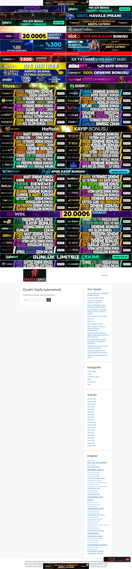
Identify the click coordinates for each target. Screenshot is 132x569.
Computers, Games (93, 376)
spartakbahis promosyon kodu (94, 534)
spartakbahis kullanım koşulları (93, 511)
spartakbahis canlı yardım (92, 486)
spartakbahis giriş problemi (92, 502)
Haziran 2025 (91, 427)
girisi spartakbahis (91, 460)
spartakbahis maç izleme (96, 515)
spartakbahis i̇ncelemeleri (92, 506)
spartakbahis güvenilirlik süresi (93, 504)
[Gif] (66, 129)
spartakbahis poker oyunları (92, 526)
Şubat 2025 (91, 435)
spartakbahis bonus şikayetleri (93, 484)
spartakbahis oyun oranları (92, 522)
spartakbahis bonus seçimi (101, 482)
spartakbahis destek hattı (92, 490)
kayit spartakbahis (93, 467)
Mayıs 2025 (90, 430)
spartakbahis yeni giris (95, 553)
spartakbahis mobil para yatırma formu (95, 519)
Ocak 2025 (90, 438)
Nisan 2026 (90, 409)
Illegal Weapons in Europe (95, 324)
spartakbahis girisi (93, 494)
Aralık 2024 (90, 440)
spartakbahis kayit (95, 508)
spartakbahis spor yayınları (92, 542)
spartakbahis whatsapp (95, 551)
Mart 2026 (90, 412)
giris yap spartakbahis (97, 462)
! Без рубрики (91, 371)
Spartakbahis (91, 382)
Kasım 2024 (91, 443)
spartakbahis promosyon (96, 531)
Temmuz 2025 (91, 425)
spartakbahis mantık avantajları (93, 512)
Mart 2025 (90, 432)
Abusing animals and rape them (97, 316)
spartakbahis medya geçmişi (93, 517)
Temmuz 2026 (91, 401)
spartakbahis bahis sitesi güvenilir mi (94, 480)
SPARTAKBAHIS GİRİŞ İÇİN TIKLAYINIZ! (66, 54)
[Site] (33, 93)
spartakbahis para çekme (103, 524)
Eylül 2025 (90, 419)
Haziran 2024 (91, 445)
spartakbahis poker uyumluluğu (93, 528)
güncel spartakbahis (91, 464)
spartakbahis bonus (91, 482)
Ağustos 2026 (91, 399)
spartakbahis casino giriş (103, 486)
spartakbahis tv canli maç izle (93, 547)
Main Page (104, 275)
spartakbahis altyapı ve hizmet (93, 472)
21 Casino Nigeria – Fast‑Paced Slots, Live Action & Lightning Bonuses (97, 311)
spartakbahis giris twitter (95, 498)
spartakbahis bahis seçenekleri (93, 476)
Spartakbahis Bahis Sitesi (96, 478)
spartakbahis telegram (97, 545)
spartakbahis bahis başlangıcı (93, 474)
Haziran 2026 (91, 404)
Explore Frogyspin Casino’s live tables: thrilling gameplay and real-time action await (98, 335)
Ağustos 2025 (91, 422)
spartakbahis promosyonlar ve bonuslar (95, 538)
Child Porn (90, 318)
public (89, 379)
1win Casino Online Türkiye (95, 298)
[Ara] (48, 300)
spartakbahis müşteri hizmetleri (93, 520)
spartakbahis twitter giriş (92, 549)
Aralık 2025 (90, 414)
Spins (89, 384)
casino (89, 374)
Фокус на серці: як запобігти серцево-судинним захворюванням (96, 328)
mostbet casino (95, 469)
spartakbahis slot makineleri (92, 540)
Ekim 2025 (90, 417)
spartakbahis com (93, 488)
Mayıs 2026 (91, 406)
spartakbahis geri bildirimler (92, 492)
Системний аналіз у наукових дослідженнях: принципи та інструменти (96, 341)
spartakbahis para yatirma (92, 524)
